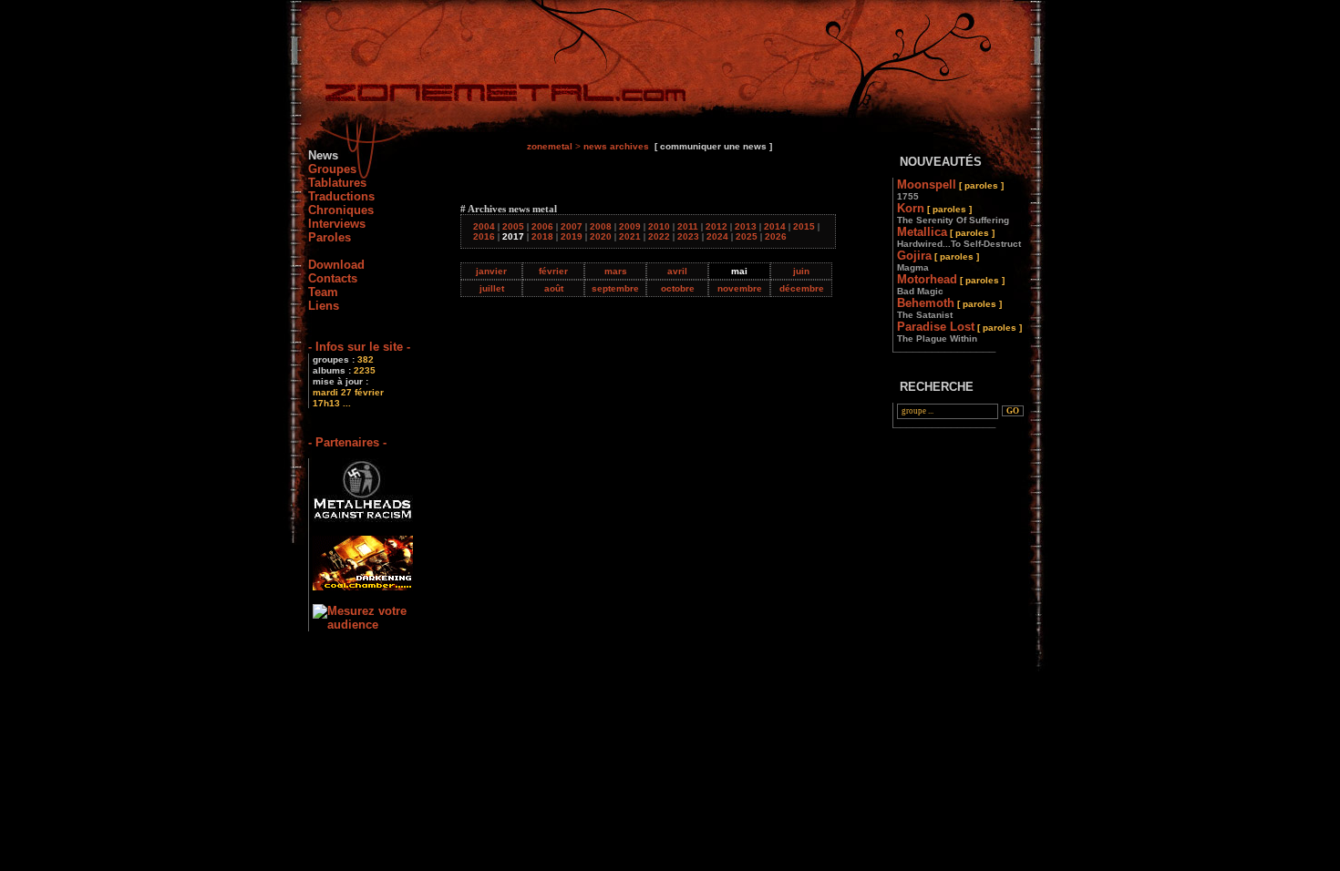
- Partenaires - (347, 442)
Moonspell (950, 189)
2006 (542, 226)
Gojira (938, 260)
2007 (571, 226)
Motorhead (951, 284)
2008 (601, 226)
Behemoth (949, 308)
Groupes (332, 169)
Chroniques (341, 210)
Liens (323, 306)
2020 (601, 236)
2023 (688, 236)
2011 (687, 226)
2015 (804, 226)
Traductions (341, 196)
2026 (776, 236)
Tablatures (337, 183)
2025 (747, 236)
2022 (659, 236)
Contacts (332, 278)
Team (323, 292)
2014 (775, 226)
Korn (953, 213)
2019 (571, 236)
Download (336, 265)
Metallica (959, 237)
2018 (542, 236)
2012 (716, 226)
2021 (630, 236)
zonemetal (549, 146)
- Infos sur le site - (359, 347)
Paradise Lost (959, 331)
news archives (616, 146)
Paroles (329, 237)
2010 (659, 226)
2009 (630, 226)
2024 (717, 236)
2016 (484, 236)
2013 (746, 226)
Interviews (337, 224)
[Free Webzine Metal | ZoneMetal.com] (487, 96)
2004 (484, 226)
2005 (513, 226)
